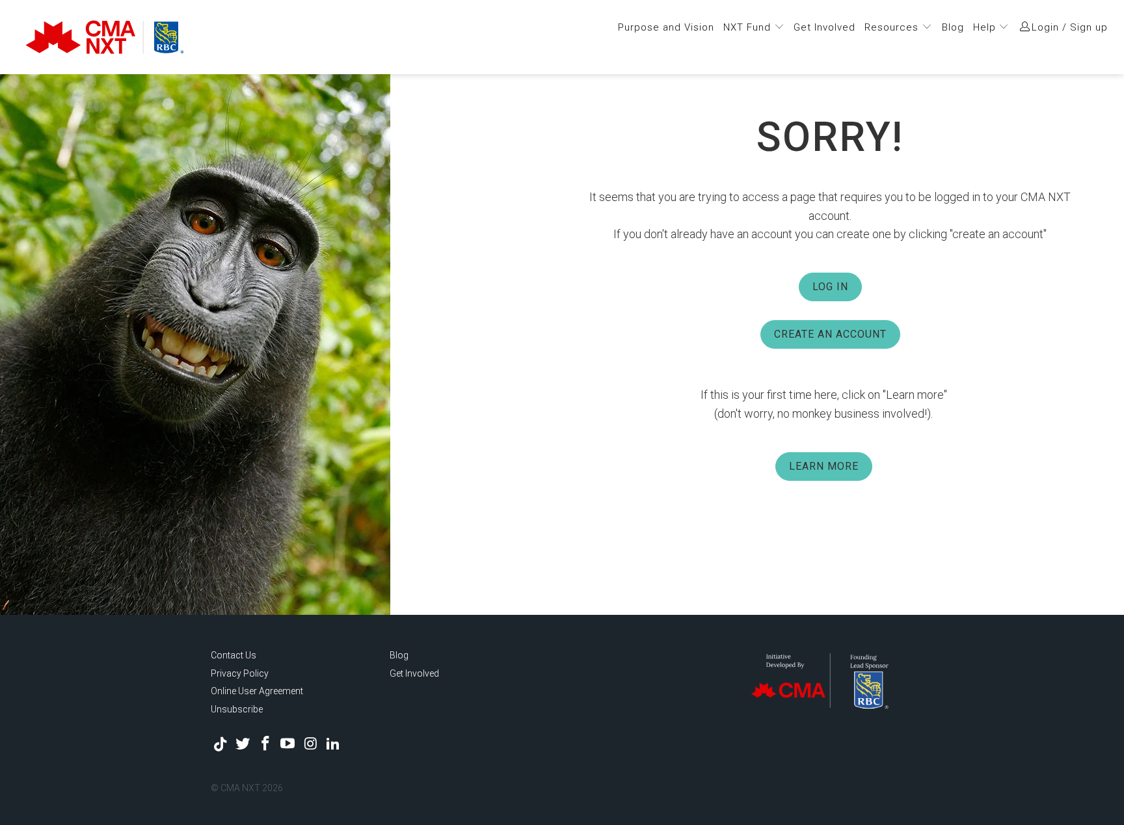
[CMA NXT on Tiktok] (220, 744)
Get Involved (824, 27)
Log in (830, 286)
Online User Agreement (257, 691)
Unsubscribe (237, 709)
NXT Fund (748, 27)
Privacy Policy (240, 673)
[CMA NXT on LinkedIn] (333, 744)
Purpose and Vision (666, 27)
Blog (953, 27)
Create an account (830, 334)
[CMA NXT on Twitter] (243, 744)
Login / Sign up (1070, 27)
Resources (893, 27)
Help (986, 27)
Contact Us (233, 655)
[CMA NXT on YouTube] (288, 744)
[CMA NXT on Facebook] (265, 744)
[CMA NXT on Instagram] (311, 744)
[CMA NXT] (175, 37)
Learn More (824, 466)
